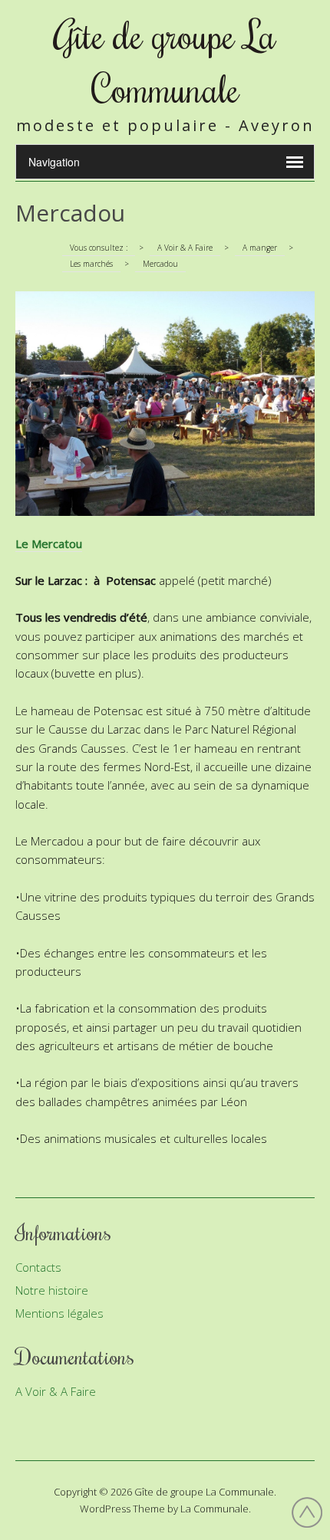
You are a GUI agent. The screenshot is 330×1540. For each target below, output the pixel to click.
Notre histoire (51, 1290)
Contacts (38, 1267)
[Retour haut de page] (307, 1514)
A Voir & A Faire (55, 1391)
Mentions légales (59, 1313)
